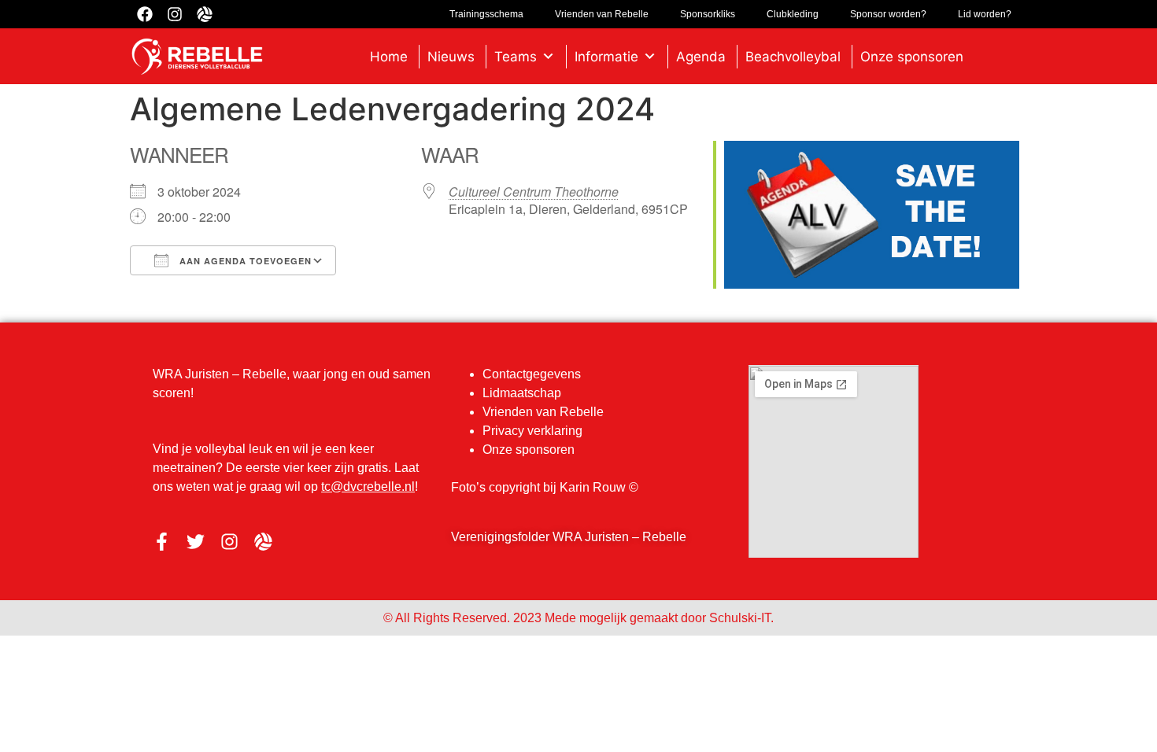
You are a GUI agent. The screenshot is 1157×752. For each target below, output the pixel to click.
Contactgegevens (531, 374)
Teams (515, 57)
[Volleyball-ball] (263, 542)
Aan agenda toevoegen (244, 261)
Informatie (606, 57)
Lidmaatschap (521, 393)
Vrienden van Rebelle (543, 411)
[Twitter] (196, 542)
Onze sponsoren (911, 57)
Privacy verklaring (532, 430)
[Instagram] (229, 542)
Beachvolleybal (793, 57)
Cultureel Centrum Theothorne (534, 191)
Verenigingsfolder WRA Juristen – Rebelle (568, 537)
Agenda (701, 57)
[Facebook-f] (162, 542)
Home (389, 57)
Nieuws (451, 57)
